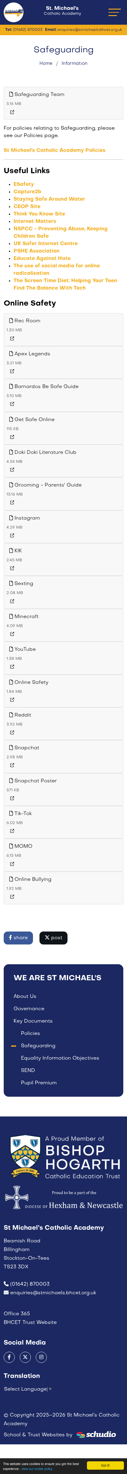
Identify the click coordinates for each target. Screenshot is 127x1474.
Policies (30, 1033)
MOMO (22, 846)
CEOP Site (27, 206)
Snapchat (26, 748)
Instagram (26, 518)
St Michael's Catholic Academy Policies (54, 150)
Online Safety (30, 682)
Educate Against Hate (42, 258)
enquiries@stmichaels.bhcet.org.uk (53, 1293)
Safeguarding (38, 1046)
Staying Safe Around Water (49, 199)
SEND (28, 1070)
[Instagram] (41, 1357)
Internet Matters (35, 221)
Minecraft (26, 616)
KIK (17, 551)
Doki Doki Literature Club (44, 452)
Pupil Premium (39, 1083)
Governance (29, 1009)
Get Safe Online (34, 419)
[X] (25, 1357)
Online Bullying (32, 879)
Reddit (22, 715)
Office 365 (17, 1314)
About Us (25, 996)
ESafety (24, 184)
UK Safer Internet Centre (46, 243)
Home (45, 63)
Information (75, 63)
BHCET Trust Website (30, 1322)
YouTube (24, 649)
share (20, 938)
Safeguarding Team (38, 94)
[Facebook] (9, 1357)
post (56, 938)
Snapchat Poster (35, 781)
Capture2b (27, 192)
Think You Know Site (39, 214)
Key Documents (33, 1021)
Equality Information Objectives (60, 1058)
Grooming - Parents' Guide (47, 485)
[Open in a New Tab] (12, 112)
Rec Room (26, 321)
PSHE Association (36, 251)
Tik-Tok (22, 813)
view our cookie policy (37, 1468)
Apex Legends (31, 354)
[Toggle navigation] (115, 12)
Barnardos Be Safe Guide (46, 386)
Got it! (105, 1465)
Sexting (23, 583)
